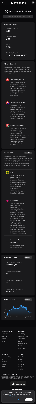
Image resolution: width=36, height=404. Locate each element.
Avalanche (4, 334)
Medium (20, 359)
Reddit (20, 361)
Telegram (21, 364)
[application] (16, 310)
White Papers (22, 348)
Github (20, 341)
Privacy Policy (13, 396)
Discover (4, 361)
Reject (20, 400)
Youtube (20, 369)
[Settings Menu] (33, 2)
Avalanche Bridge (6, 357)
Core (2, 359)
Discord (20, 357)
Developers (21, 338)
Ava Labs (4, 336)
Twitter (20, 366)
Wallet (3, 366)
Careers (3, 338)
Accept (29, 400)
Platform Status (22, 343)
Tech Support (22, 346)
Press (3, 341)
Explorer (3, 364)
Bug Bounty (21, 334)
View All (27, 152)
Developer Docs (23, 336)
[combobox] (18, 16)
